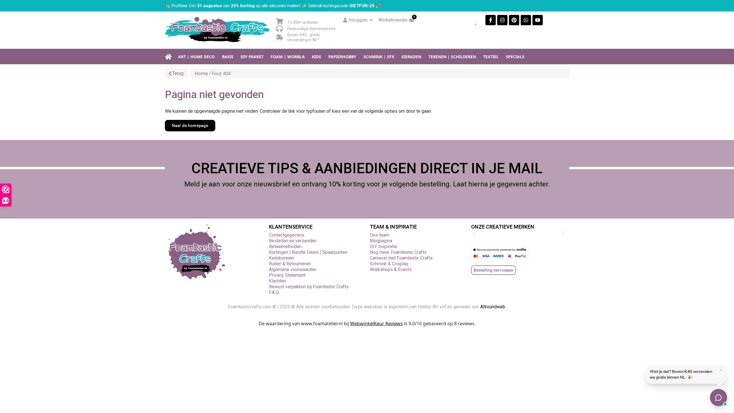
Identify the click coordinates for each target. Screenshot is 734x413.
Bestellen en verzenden (293, 240)
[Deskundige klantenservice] (279, 28)
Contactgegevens (286, 235)
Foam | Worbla (288, 56)
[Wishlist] (476, 21)
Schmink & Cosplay (389, 263)
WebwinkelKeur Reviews (376, 323)
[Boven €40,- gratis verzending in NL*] (279, 37)
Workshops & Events (391, 269)
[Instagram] (502, 20)
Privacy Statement (287, 275)
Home (201, 73)
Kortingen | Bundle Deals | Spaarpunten (308, 252)
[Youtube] (537, 20)
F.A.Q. (274, 292)
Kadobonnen (281, 258)
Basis (227, 56)
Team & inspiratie (393, 227)
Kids (316, 56)
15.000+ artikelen (303, 22)
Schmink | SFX (379, 56)
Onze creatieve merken (502, 227)
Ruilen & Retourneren (290, 263)
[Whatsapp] (526, 20)
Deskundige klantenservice (311, 28)
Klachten (277, 281)
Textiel (491, 56)
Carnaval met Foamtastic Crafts (401, 258)
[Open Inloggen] (371, 20)
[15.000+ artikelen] (279, 21)
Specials (515, 56)
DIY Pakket (252, 56)
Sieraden (411, 56)
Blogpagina (381, 240)
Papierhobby (342, 56)
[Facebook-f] (490, 20)
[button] (474, 233)
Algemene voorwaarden (292, 269)
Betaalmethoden (285, 246)
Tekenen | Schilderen (452, 56)
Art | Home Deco (196, 56)
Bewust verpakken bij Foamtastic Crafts (309, 286)
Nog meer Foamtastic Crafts (398, 252)
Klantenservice (291, 227)
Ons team (379, 235)
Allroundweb (493, 306)
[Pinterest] (514, 20)
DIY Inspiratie (383, 246)
